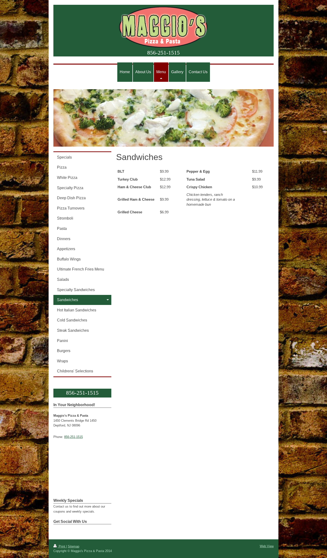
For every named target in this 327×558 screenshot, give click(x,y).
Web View (267, 546)
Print (62, 546)
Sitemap (73, 546)
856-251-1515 (163, 53)
